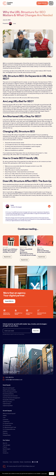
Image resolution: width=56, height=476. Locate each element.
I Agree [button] (51, 473)
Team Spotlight (6, 445)
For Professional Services (9, 429)
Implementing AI (7, 403)
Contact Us (5, 453)
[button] (51, 3)
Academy (5, 431)
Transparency (6, 421)
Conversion (5, 419)
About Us (5, 443)
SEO (4, 63)
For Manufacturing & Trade (9, 427)
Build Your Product (7, 401)
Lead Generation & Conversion (10, 395)
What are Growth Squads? (9, 413)
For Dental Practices (8, 423)
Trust (4, 417)
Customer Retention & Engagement (11, 397)
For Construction (7, 425)
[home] (8, 3)
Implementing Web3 (7, 405)
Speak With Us (42, 3)
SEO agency (18, 192)
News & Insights (6, 449)
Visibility (5, 415)
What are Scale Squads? (8, 388)
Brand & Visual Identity (8, 393)
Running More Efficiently (9, 399)
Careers (5, 451)
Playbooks (5, 433)
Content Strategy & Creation (10, 392)
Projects (5, 447)
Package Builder (7, 435)
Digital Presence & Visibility (9, 390)
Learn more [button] (44, 473)
